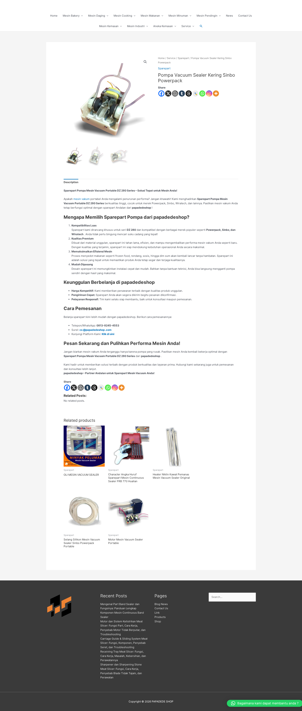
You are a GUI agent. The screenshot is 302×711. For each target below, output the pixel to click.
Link (157, 612)
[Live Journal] (101, 388)
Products (160, 617)
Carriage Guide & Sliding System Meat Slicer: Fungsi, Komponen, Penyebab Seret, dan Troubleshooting (124, 643)
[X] (168, 93)
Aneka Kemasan (163, 26)
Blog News (161, 604)
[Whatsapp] (202, 93)
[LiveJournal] (195, 93)
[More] (216, 93)
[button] (201, 26)
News (229, 15)
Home (53, 15)
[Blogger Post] (175, 93)
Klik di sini (108, 334)
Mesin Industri (136, 26)
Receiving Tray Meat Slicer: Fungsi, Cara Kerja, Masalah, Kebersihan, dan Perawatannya (123, 656)
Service (186, 26)
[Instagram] (209, 93)
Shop (157, 621)
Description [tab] (71, 182)
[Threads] (189, 93)
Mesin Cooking (123, 15)
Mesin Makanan (150, 15)
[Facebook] (161, 93)
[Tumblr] (182, 93)
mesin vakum (81, 199)
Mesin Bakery (71, 15)
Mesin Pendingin (207, 15)
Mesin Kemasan (108, 26)
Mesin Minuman (178, 15)
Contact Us (245, 15)
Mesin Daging (96, 15)
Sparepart (183, 58)
